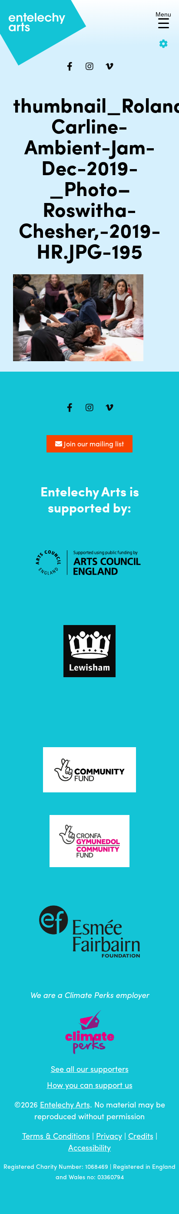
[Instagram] (89, 66)
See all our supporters (90, 1068)
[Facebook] (69, 66)
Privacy (109, 1135)
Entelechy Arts (65, 1104)
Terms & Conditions (56, 1135)
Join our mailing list (93, 444)
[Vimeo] (109, 66)
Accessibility (89, 1147)
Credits (140, 1135)
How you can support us (90, 1084)
